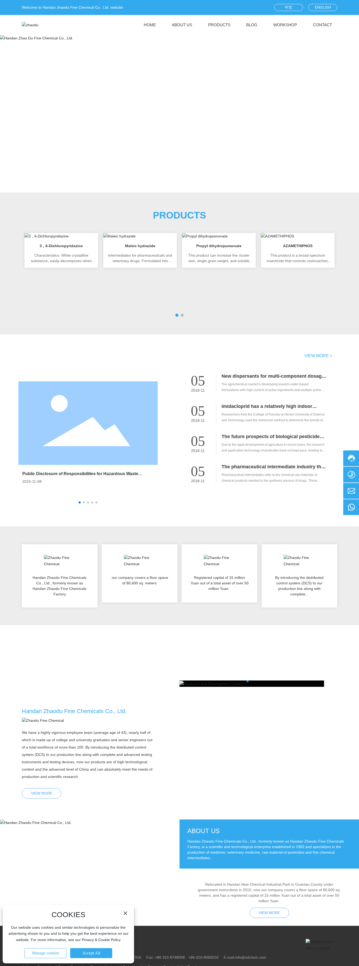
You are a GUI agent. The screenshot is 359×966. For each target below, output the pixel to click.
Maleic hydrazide (140, 246)
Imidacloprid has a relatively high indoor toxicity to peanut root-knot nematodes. (267, 409)
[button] (177, 180)
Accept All (91, 953)
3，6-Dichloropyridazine (61, 246)
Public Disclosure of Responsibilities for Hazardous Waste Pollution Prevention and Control (80, 476)
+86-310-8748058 (170, 957)
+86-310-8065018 (203, 957)
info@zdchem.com (250, 957)
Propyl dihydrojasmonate (219, 246)
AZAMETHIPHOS (297, 246)
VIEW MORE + (318, 356)
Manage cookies (45, 953)
